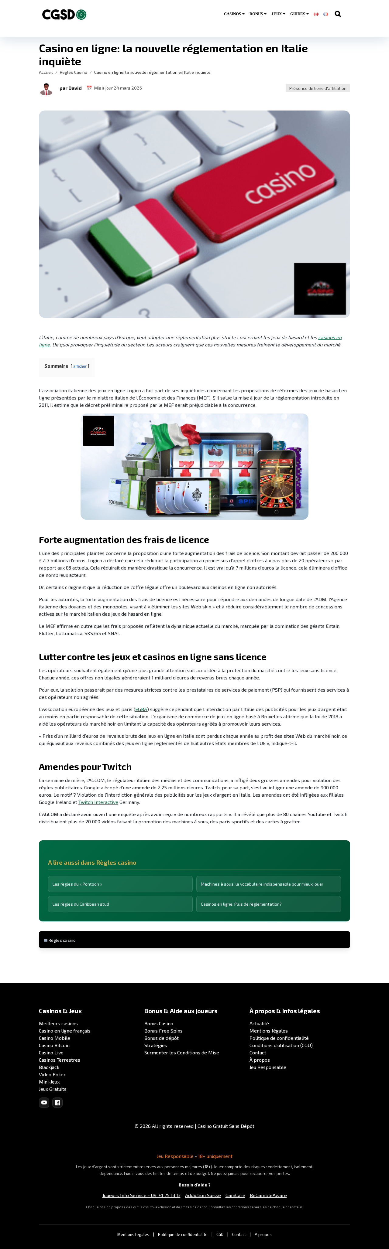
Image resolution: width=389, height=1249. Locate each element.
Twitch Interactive (98, 802)
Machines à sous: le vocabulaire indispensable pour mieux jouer (262, 884)
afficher (80, 366)
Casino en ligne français (65, 1030)
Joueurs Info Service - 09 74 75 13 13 (141, 1195)
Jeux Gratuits (53, 1089)
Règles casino (62, 940)
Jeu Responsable (268, 1067)
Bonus (256, 14)
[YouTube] (44, 1103)
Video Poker (52, 1074)
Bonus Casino (158, 1023)
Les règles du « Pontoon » (77, 884)
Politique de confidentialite (183, 1234)
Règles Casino (73, 72)
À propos (260, 1060)
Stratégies (155, 1045)
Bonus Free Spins (163, 1030)
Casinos (232, 14)
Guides (297, 14)
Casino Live (51, 1052)
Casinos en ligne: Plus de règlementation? (241, 904)
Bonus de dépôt (161, 1038)
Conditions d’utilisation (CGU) (281, 1045)
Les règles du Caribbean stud (81, 904)
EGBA (141, 709)
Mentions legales (133, 1234)
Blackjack (49, 1067)
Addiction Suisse (203, 1195)
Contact (258, 1052)
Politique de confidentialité (279, 1038)
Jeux (276, 14)
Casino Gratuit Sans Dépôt (226, 1126)
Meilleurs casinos (58, 1023)
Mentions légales (269, 1030)
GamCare (235, 1195)
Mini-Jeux (49, 1081)
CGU (219, 1234)
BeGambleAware (268, 1195)
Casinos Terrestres (59, 1060)
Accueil (46, 72)
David (75, 88)
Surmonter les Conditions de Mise (181, 1052)
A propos (263, 1234)
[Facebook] (57, 1103)
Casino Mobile (54, 1038)
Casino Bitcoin (54, 1045)
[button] (46, 88)
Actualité (259, 1023)
